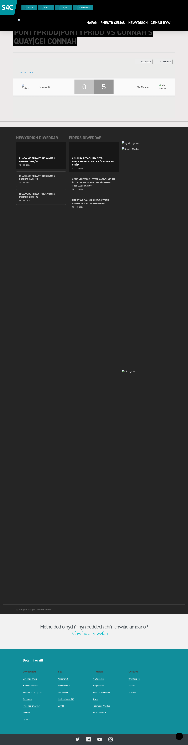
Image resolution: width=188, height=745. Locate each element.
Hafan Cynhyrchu (30, 685)
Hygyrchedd (98, 685)
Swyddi (61, 705)
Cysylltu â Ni (134, 678)
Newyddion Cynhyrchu (32, 692)
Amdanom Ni (63, 678)
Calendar (146, 61)
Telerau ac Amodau (101, 705)
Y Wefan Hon (98, 678)
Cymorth (26, 719)
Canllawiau (27, 699)
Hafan (92, 22)
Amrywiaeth (63, 692)
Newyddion (138, 22)
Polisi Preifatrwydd (101, 692)
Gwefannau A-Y (99, 712)
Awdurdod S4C (64, 685)
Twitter (132, 685)
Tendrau (26, 712)
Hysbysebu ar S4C (66, 699)
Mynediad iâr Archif (31, 705)
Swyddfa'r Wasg (30, 678)
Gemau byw (160, 22)
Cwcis (95, 699)
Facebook (133, 692)
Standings (165, 61)
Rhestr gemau (112, 22)
